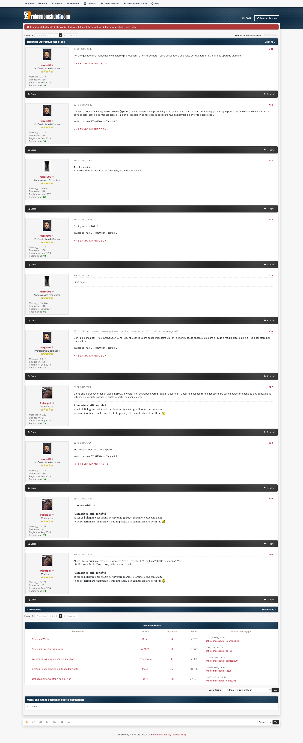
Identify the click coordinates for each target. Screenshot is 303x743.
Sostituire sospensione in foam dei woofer (55, 668)
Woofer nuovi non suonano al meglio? (53, 658)
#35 (271, 275)
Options (269, 41)
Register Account (268, 18)
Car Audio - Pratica (65, 27)
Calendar (91, 3)
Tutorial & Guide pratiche (90, 27)
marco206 (45, 176)
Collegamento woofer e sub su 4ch (51, 678)
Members (74, 3)
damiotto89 (232, 660)
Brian (145, 639)
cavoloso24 (145, 658)
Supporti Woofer (41, 639)
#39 (271, 498)
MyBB (133, 734)
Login (247, 18)
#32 (271, 104)
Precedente (35, 609)
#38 (271, 443)
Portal (44, 3)
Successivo (268, 609)
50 (172, 678)
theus (145, 668)
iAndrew (157, 734)
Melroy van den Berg (175, 734)
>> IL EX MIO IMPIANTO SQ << (91, 63)
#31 (271, 49)
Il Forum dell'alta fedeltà (41, 27)
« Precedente (41, 35)
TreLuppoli (45, 403)
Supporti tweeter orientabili (47, 649)
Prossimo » (72, 35)
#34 (271, 219)
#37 (271, 387)
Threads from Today (136, 3)
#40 (271, 554)
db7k (145, 678)
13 (172, 658)
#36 (271, 331)
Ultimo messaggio (215, 641)
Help (156, 3)
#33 (271, 160)
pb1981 (145, 649)
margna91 (45, 65)
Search (58, 3)
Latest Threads (111, 3)
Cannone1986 (233, 641)
